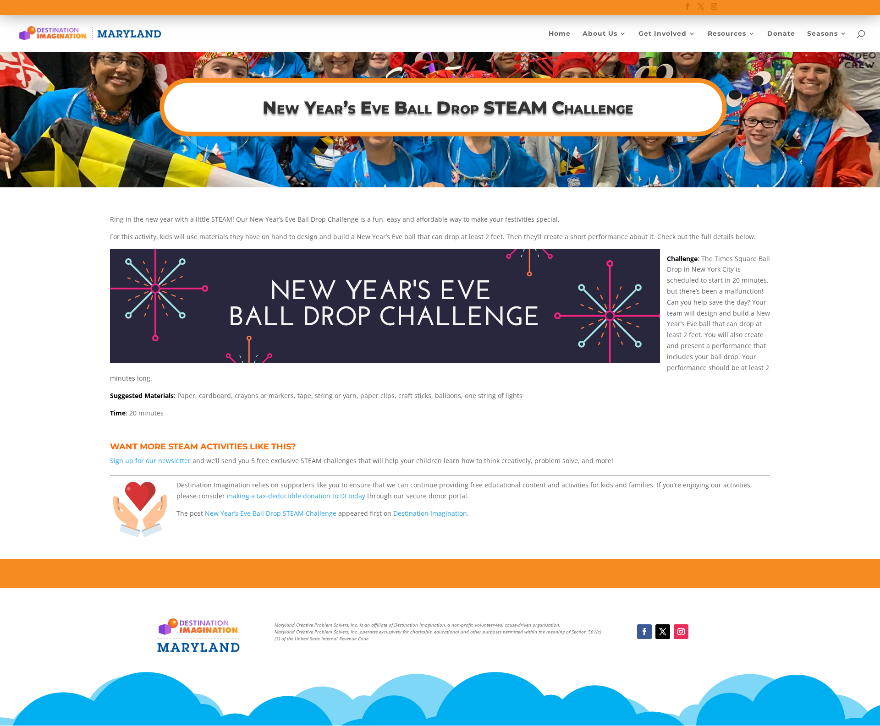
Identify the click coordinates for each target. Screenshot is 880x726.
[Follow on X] (662, 631)
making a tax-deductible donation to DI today (296, 495)
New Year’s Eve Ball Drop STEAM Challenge (270, 513)
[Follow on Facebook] (644, 631)
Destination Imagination (430, 513)
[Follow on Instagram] (681, 631)
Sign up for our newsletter (150, 460)
